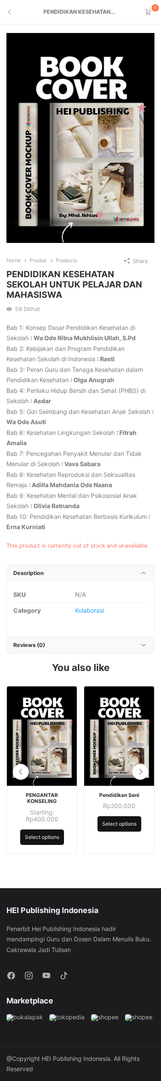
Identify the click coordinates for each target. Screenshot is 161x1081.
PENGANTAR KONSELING (42, 798)
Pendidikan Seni (119, 795)
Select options (42, 837)
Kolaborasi (89, 610)
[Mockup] (80, 137)
